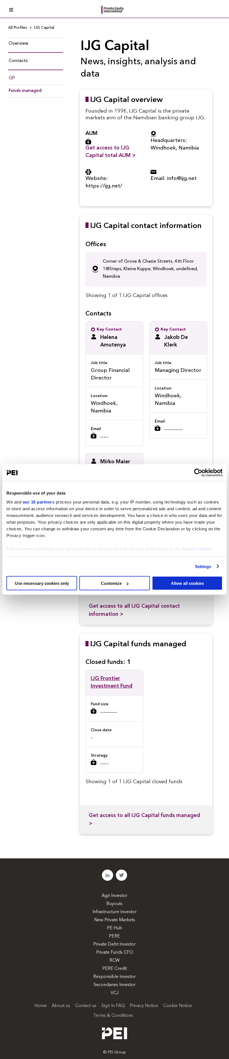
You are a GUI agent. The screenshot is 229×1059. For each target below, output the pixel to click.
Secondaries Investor (114, 985)
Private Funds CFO (114, 952)
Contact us (85, 1006)
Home (40, 1006)
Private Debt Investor (114, 944)
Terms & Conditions (113, 1015)
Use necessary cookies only (42, 583)
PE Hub (114, 928)
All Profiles (17, 28)
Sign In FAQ (113, 1006)
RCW (114, 960)
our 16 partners (39, 501)
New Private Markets (114, 920)
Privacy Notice (144, 1006)
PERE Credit (114, 969)
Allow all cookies (187, 583)
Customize (111, 583)
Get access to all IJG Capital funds (144, 820)
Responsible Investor (114, 977)
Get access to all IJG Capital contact (134, 610)
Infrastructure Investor (114, 912)
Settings (203, 566)
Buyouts (114, 904)
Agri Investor (114, 896)
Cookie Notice (177, 1006)
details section (197, 548)
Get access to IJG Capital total (110, 152)
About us (61, 1006)
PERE (114, 936)
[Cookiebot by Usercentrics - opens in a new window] (198, 473)
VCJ (114, 993)
